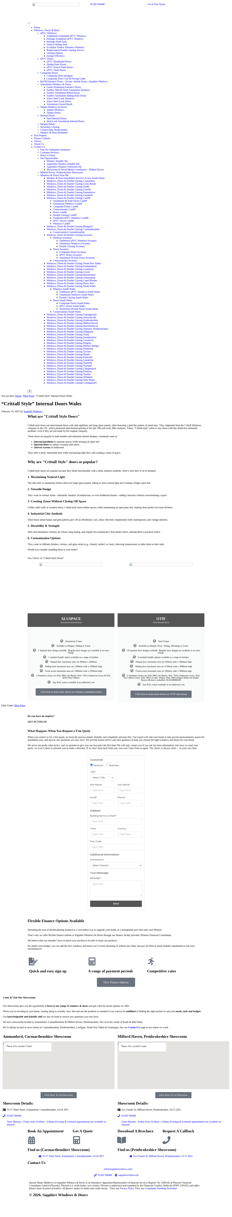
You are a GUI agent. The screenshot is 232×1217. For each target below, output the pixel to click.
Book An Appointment (46, 1131)
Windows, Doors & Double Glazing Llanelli (69, 189)
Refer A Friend (47, 155)
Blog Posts (20, 705)
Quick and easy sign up (47, 971)
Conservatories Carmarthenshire (69, 232)
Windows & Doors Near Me (54, 175)
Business (114, 765)
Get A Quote (83, 1131)
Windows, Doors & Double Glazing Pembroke (70, 348)
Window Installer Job (57, 161)
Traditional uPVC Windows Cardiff (70, 218)
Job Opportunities (49, 158)
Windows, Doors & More (46, 30)
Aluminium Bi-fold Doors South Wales (78, 309)
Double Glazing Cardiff (65, 215)
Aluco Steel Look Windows (60, 98)
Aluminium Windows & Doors (55, 84)
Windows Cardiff (61, 223)
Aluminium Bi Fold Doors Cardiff (70, 200)
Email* (93, 797)
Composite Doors (49, 73)
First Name (96, 784)
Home (37, 27)
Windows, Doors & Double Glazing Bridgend (69, 226)
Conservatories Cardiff (64, 209)
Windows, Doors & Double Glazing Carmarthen (71, 181)
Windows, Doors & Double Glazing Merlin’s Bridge (73, 345)
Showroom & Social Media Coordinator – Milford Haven (75, 169)
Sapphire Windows (33, 411)
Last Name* (124, 784)
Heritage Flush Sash (57, 41)
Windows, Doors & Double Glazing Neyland (69, 365)
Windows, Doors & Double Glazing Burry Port (70, 283)
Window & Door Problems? (54, 132)
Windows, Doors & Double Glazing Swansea (69, 235)
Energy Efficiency (56, 55)
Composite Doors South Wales (74, 303)
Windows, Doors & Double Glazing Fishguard (70, 331)
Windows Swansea (62, 237)
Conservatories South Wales (67, 311)
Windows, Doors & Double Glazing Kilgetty (69, 343)
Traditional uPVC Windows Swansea (77, 240)
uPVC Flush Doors (56, 70)
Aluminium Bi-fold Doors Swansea (77, 257)
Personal (98, 765)
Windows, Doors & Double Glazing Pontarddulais (72, 266)
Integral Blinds (47, 124)
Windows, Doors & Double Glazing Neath (68, 186)
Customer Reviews (49, 152)
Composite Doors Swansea (72, 252)
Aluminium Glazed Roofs (59, 104)
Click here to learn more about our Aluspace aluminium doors (71, 692)
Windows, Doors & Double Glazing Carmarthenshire (73, 229)
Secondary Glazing (49, 127)
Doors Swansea (60, 249)
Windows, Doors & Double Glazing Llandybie (70, 360)
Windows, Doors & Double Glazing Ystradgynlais (72, 314)
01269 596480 (97, 4)
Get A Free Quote (156, 4)
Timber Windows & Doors (53, 107)
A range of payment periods (110, 971)
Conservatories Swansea (65, 260)
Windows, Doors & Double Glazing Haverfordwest (72, 326)
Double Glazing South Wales (73, 297)
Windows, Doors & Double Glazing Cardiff (68, 198)
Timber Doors (53, 112)
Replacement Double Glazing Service (65, 50)
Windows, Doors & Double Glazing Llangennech (71, 368)
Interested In (97, 859)
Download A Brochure (136, 1131)
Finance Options (42, 138)
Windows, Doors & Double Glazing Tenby (68, 334)
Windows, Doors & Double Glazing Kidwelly (69, 357)
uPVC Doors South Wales (72, 306)
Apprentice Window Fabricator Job (64, 166)
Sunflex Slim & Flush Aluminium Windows (68, 90)
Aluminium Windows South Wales (76, 294)
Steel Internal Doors (56, 118)
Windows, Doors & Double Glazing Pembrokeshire (72, 320)
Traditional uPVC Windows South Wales (79, 291)
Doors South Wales (62, 300)
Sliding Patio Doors (56, 64)
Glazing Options (55, 53)
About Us (39, 144)
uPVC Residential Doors (59, 61)
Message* (95, 878)
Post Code (95, 841)
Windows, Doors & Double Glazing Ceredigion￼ (72, 382)
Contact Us (39, 146)
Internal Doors (47, 115)
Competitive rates (161, 971)
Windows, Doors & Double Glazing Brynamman (71, 274)
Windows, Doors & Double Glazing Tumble (69, 374)
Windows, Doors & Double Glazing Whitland (69, 377)
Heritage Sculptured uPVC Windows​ (65, 38)
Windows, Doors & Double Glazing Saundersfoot (71, 337)
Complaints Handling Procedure (161, 1188)
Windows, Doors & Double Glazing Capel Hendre (72, 280)
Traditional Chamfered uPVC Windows (66, 36)
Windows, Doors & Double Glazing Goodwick (70, 340)
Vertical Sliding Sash (57, 44)
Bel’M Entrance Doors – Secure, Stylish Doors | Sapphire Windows (74, 81)
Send (116, 903)
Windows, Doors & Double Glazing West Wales (71, 380)
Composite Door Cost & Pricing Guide (66, 78)
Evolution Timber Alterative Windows (65, 47)
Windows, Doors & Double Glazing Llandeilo (70, 195)
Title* (93, 771)
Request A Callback (178, 1131)
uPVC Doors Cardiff (63, 220)
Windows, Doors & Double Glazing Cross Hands (71, 183)
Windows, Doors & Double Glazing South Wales (71, 286)
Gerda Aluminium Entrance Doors (64, 87)
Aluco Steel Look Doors (59, 101)
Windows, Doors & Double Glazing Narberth (69, 363)
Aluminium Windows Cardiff (67, 203)
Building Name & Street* (103, 815)
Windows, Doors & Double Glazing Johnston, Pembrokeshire (77, 328)
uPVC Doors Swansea (70, 255)
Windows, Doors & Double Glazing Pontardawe (71, 192)
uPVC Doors (46, 58)
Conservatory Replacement (53, 129)
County (122, 828)
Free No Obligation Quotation (55, 149)
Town (93, 828)
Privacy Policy (127, 1188)
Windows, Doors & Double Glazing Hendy (68, 354)
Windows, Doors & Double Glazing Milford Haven (72, 323)
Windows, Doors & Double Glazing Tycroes (69, 351)
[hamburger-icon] (29, 22)
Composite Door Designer (60, 75)
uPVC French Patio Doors (60, 67)
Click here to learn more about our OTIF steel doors (161, 694)
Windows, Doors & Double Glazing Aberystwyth (71, 317)
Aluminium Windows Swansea (74, 243)
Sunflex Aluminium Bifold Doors (63, 92)
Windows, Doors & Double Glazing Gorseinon (70, 269)
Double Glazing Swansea (72, 246)
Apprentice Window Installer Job (63, 164)
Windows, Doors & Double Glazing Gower (68, 272)
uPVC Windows (48, 33)
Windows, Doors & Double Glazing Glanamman (71, 277)
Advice (37, 141)
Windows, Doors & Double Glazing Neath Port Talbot (74, 263)
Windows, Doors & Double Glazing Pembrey (69, 371)
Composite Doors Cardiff (65, 206)
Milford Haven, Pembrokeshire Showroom (61, 172)
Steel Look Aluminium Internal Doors (65, 121)
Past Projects (40, 135)
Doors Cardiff (60, 212)
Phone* (122, 797)
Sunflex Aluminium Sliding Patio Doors (66, 95)
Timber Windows (55, 110)
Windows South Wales (64, 289)
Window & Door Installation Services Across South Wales (75, 178)
